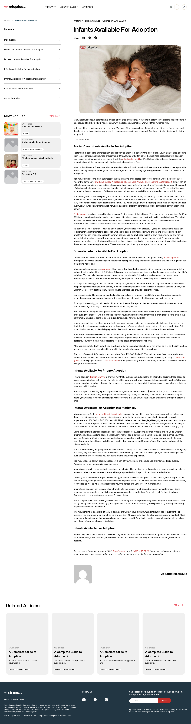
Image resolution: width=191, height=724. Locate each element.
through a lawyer (97, 377)
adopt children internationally (109, 414)
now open (106, 269)
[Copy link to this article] (95, 37)
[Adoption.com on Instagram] (106, 700)
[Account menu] (184, 7)
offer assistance (111, 360)
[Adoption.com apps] (176, 7)
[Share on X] (89, 37)
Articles (7, 21)
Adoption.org (119, 551)
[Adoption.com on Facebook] (95, 700)
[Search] (171, 7)
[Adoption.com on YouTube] (84, 700)
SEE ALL (177, 605)
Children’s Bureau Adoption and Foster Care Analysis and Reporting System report (133, 182)
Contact (14, 700)
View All (54, 116)
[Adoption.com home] (15, 7)
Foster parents (80, 214)
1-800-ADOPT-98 (141, 551)
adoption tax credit (131, 159)
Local (22, 700)
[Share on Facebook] (83, 38)
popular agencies (172, 257)
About (6, 700)
